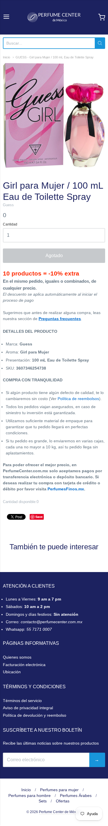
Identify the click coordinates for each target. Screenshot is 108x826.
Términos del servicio (22, 700)
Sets (43, 801)
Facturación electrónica (24, 664)
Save (39, 517)
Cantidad (10, 224)
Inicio (6, 57)
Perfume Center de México (60, 812)
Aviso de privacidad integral (28, 707)
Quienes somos (17, 657)
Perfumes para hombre (29, 795)
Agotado (54, 255)
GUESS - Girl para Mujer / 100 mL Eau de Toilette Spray (55, 57)
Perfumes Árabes (76, 795)
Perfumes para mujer (59, 789)
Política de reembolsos (78, 398)
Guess (8, 205)
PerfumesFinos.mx (66, 489)
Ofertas (62, 801)
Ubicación (12, 672)
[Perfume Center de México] (53, 17)
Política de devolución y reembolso (34, 715)
